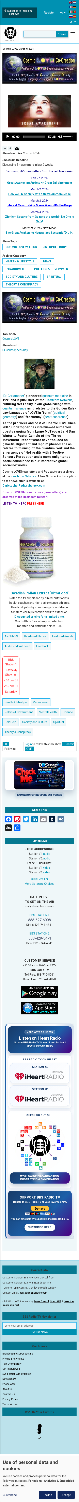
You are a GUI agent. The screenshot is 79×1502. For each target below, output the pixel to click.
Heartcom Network (58, 400)
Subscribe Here (40, 1227)
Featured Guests (62, 636)
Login (28, 744)
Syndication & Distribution (16, 1374)
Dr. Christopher (13, 396)
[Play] (8, 137)
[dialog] (39, 1479)
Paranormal (15, 269)
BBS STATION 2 (39, 933)
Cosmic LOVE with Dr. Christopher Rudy (36, 247)
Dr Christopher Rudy (15, 350)
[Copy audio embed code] (4, 148)
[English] (71, 2)
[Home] (10, 34)
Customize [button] (10, 1495)
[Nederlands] (75, 2)
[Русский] (71, 16)
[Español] (75, 16)
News (47, 261)
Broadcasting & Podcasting (17, 1353)
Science (68, 712)
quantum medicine (55, 396)
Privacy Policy (10, 1399)
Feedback (42, 646)
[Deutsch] (75, 6)
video (46, 867)
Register (49, 12)
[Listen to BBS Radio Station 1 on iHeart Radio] (40, 1075)
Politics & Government (52, 269)
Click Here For (39, 879)
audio (46, 853)
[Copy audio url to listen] (10, 148)
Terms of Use (9, 1404)
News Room (9, 1379)
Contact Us (8, 1394)
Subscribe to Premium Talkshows (19, 12)
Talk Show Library (11, 1363)
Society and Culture (21, 276)
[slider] (34, 137)
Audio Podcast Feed (17, 646)
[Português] (75, 11)
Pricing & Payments (13, 1358)
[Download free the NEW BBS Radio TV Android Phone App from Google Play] (39, 991)
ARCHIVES (11, 636)
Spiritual (54, 276)
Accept (66, 1495)
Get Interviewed (11, 1368)
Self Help (10, 722)
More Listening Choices (39, 883)
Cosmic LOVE (10, 338)
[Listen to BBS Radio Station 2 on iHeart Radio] (40, 1098)
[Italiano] (71, 11)
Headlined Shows (35, 636)
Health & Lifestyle (20, 261)
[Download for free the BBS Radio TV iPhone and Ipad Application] (39, 1008)
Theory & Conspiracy (22, 284)
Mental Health (48, 712)
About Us (7, 1389)
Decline (47, 1495)
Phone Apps (9, 1384)
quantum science (14, 408)
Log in (62, 12)
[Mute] (60, 137)
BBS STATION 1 (39, 915)
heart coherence (56, 417)
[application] (39, 137)
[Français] (71, 6)
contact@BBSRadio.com (33, 1292)
